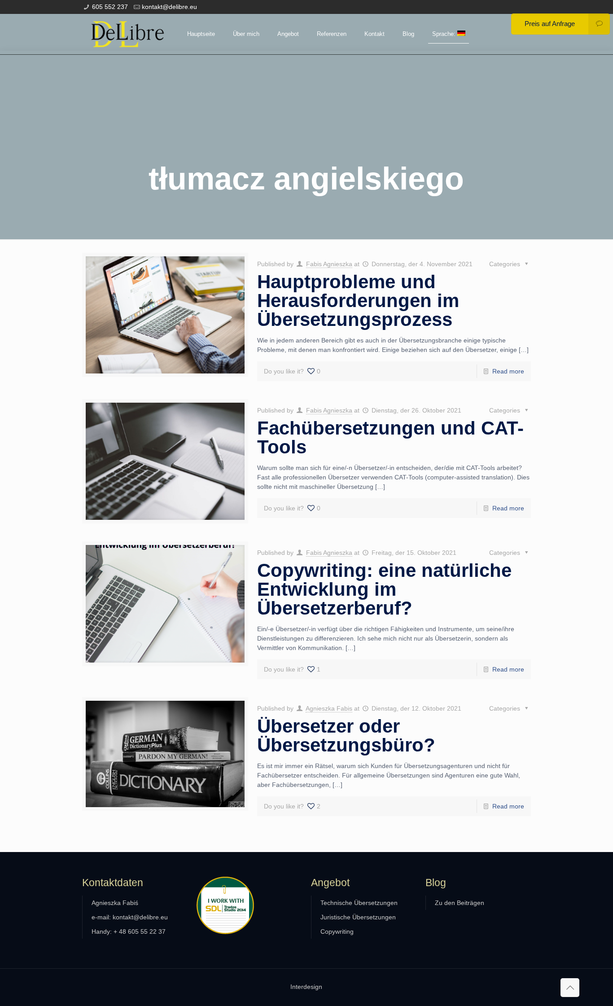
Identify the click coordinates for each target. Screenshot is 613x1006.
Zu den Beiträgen (459, 902)
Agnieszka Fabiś (115, 902)
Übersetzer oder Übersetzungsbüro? (346, 736)
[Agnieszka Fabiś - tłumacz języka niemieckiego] (128, 34)
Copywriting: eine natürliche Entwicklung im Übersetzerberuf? (384, 589)
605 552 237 (110, 6)
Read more (508, 371)
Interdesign (306, 986)
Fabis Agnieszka (329, 264)
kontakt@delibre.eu (169, 6)
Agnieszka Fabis (329, 708)
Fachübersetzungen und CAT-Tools (390, 437)
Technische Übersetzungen (359, 902)
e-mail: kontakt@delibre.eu (130, 917)
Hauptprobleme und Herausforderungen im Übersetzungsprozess (358, 300)
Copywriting (337, 931)
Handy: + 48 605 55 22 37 (129, 931)
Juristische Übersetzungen (358, 917)
